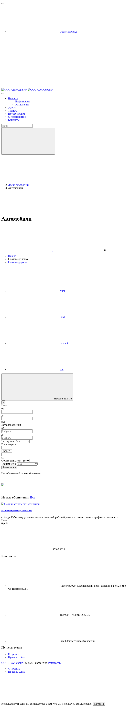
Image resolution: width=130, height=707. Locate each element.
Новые (12, 255)
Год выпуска (8, 444)
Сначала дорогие (18, 262)
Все (32, 497)
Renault (64, 343)
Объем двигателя (11, 460)
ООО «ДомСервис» (13, 662)
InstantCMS (54, 662)
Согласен (99, 704)
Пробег (5, 450)
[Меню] (2, 3)
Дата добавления (11, 424)
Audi (62, 290)
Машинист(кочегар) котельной (16, 510)
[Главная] (33, 181)
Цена (4, 405)
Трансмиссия (8, 463)
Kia (61, 369)
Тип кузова (7, 441)
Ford (62, 317)
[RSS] (58, 217)
